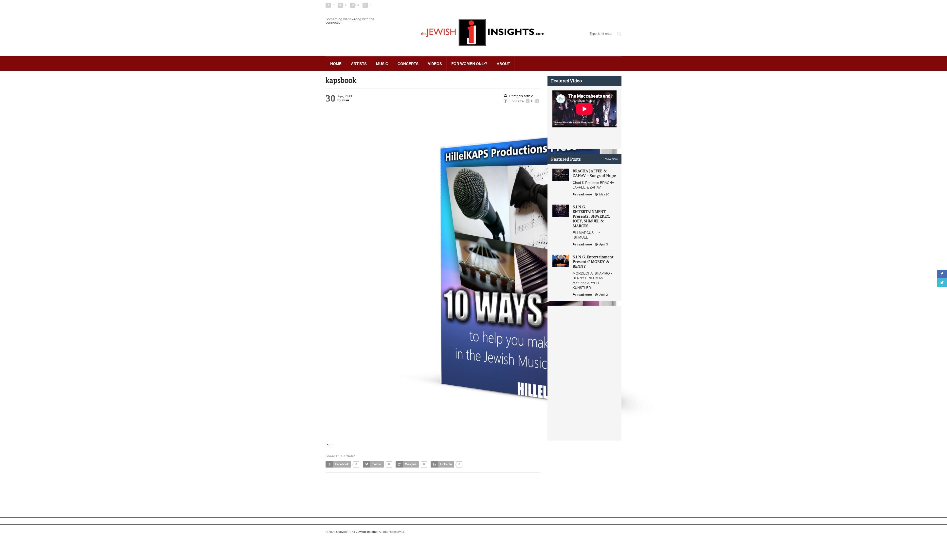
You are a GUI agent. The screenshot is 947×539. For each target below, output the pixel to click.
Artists (359, 64)
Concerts (408, 64)
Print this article (521, 96)
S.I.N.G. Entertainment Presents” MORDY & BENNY (593, 261)
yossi (345, 100)
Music (382, 64)
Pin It (329, 445)
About (503, 64)
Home (336, 64)
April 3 (603, 244)
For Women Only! (469, 64)
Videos (435, 64)
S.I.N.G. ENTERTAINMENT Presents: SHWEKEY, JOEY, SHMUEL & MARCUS (591, 216)
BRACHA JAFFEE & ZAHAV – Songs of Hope (594, 173)
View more (611, 158)
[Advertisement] (415, 489)
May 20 (604, 194)
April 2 (603, 294)
